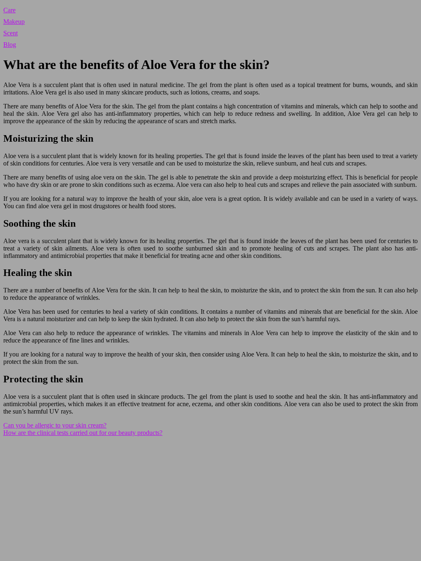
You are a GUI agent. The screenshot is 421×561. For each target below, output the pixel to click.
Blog (9, 44)
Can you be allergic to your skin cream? (54, 425)
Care (9, 10)
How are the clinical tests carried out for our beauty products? (82, 432)
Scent (10, 33)
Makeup (14, 21)
